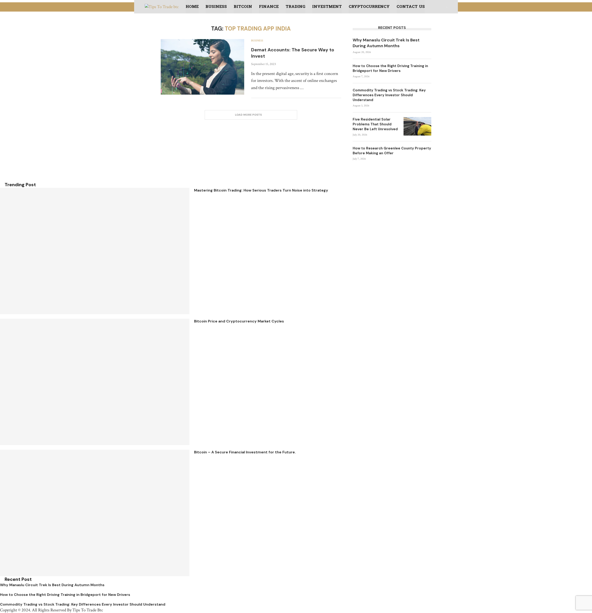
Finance (269, 6)
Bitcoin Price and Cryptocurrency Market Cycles (239, 321)
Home (192, 6)
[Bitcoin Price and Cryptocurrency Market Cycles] (94, 382)
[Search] (446, 7)
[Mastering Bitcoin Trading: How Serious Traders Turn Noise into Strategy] (94, 251)
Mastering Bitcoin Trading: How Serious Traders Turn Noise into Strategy (261, 190)
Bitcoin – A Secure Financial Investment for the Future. (245, 452)
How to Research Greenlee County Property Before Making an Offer (392, 150)
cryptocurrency (369, 6)
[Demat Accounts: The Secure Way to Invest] (202, 67)
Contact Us (411, 6)
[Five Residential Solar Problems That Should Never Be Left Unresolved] (417, 126)
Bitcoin (243, 6)
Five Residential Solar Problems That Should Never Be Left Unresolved (375, 124)
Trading (295, 6)
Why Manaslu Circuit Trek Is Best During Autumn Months (386, 43)
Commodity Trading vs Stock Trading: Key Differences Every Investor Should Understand (389, 95)
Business (216, 6)
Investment (327, 6)
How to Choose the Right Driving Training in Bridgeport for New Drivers (390, 68)
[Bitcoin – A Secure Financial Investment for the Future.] (94, 513)
